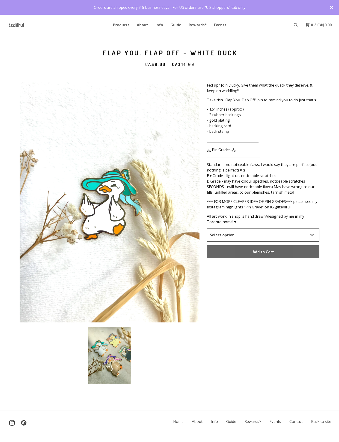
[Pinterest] (23, 423)
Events (220, 24)
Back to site (321, 421)
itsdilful (15, 24)
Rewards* (198, 24)
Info (159, 24)
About (142, 24)
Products (121, 24)
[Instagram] (12, 423)
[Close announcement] (331, 7)
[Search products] (295, 25)
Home (178, 421)
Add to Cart (263, 251)
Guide (175, 24)
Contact (296, 421)
